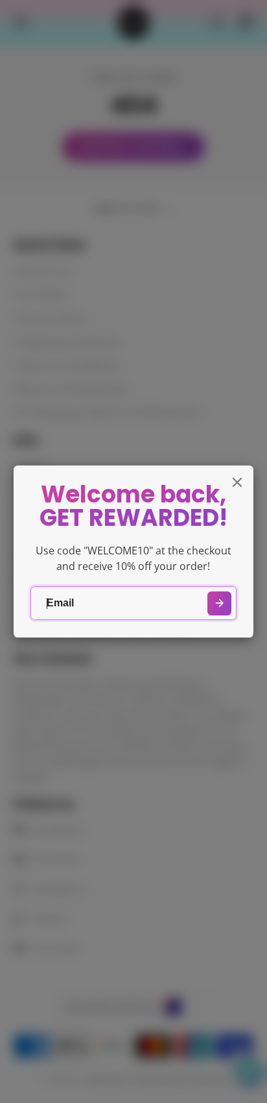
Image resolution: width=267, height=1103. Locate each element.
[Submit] (219, 603)
